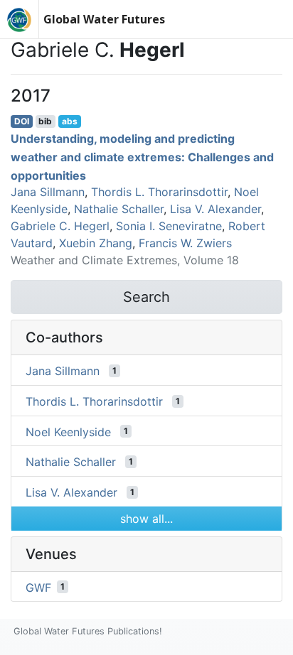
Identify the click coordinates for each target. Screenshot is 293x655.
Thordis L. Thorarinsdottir (159, 192)
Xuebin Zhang (95, 243)
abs (70, 121)
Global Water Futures (104, 19)
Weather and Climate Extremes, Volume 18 (125, 260)
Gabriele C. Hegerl (60, 226)
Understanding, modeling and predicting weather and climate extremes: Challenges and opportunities (142, 156)
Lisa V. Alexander (215, 209)
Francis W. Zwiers (185, 243)
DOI (21, 121)
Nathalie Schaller (119, 209)
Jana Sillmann (48, 192)
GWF (38, 587)
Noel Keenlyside (68, 431)
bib (45, 121)
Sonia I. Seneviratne (169, 226)
